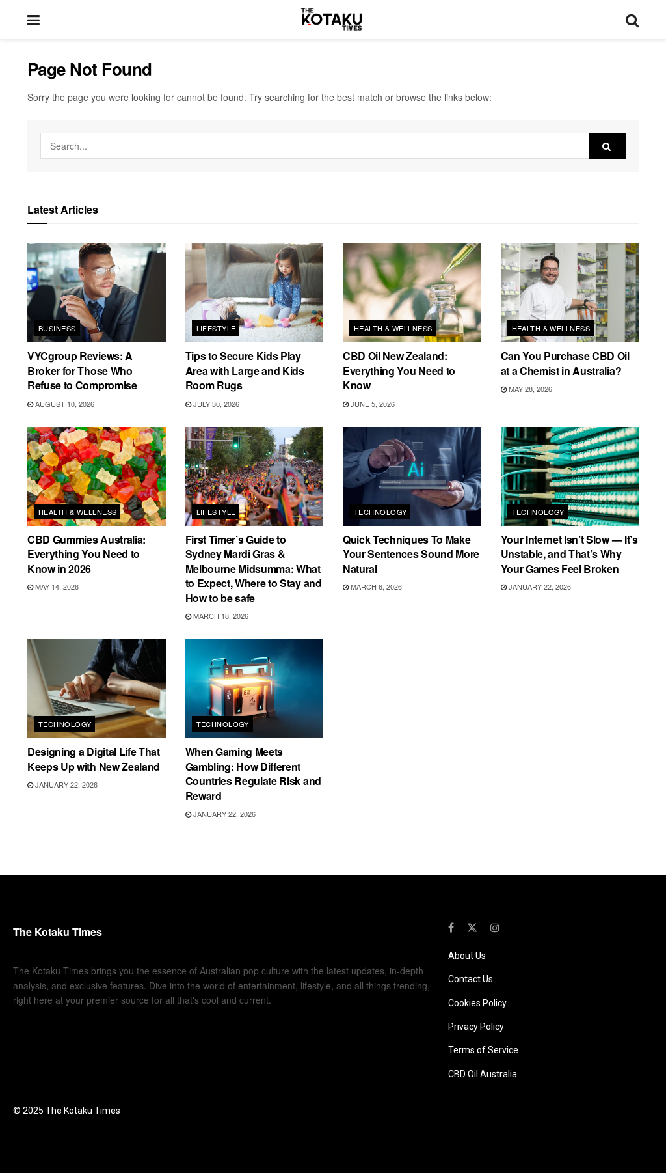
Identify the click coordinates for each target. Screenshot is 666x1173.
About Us (467, 955)
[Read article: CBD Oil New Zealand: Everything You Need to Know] (412, 292)
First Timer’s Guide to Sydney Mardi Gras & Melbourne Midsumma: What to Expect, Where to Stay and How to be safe (253, 568)
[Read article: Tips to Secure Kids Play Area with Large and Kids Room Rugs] (254, 292)
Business (57, 328)
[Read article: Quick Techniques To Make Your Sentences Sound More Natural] (412, 476)
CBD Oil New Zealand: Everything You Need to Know (399, 370)
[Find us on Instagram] (495, 927)
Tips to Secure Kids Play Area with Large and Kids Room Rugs (244, 370)
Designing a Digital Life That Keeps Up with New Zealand (93, 758)
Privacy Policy (476, 1026)
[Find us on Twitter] (472, 927)
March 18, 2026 (219, 616)
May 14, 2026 (56, 586)
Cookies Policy (477, 1003)
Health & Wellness (393, 328)
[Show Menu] (33, 19)
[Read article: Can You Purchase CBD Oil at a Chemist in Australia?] (570, 292)
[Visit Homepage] (333, 20)
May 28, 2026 (529, 388)
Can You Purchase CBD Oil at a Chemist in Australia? (565, 363)
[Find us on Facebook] (451, 927)
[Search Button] (632, 19)
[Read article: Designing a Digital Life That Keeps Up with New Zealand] (96, 688)
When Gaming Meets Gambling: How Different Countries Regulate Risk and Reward (253, 773)
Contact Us (470, 979)
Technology (380, 511)
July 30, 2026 (215, 403)
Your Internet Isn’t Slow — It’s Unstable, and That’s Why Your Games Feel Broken (569, 554)
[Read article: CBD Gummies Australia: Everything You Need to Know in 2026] (96, 476)
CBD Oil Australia (482, 1074)
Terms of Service (483, 1050)
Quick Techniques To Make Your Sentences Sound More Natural (411, 554)
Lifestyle (216, 328)
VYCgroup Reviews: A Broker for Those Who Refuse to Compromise (82, 370)
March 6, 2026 (375, 586)
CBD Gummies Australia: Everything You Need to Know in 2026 (86, 554)
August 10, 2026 (63, 403)
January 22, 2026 (539, 586)
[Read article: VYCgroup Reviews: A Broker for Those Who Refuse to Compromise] (96, 292)
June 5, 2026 (372, 403)
